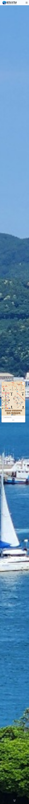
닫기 (13, 420)
